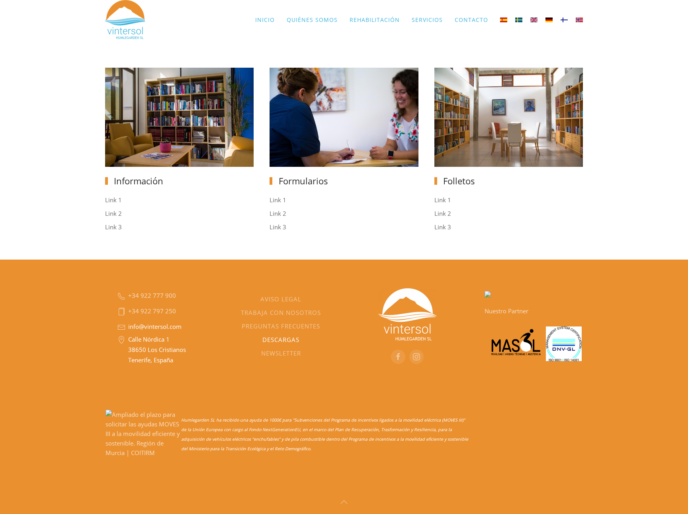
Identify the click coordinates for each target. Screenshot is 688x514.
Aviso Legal (280, 299)
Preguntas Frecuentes (281, 326)
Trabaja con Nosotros (281, 313)
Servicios (427, 19)
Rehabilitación (375, 19)
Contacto (471, 19)
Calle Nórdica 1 (149, 339)
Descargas (280, 340)
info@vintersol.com (155, 326)
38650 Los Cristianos (157, 350)
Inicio (265, 19)
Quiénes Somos (312, 19)
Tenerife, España (150, 360)
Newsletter (281, 353)
